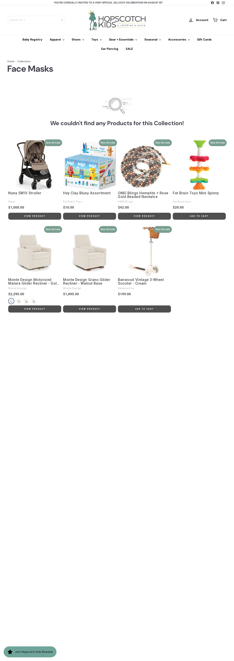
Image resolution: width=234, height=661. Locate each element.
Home (10, 61)
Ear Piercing (109, 49)
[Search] (62, 20)
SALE (129, 49)
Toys (95, 39)
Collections (23, 61)
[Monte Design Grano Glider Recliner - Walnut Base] (89, 251)
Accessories (177, 39)
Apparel (56, 39)
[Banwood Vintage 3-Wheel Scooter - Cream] (144, 251)
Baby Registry (32, 39)
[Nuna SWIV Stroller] (34, 165)
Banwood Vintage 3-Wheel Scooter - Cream (141, 281)
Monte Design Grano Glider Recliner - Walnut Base (86, 281)
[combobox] (36, 20)
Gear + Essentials (121, 39)
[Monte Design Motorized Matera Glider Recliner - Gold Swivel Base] (34, 251)
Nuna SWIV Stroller (24, 193)
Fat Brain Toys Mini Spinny (196, 193)
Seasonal (151, 39)
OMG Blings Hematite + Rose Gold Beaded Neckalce (143, 195)
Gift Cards (204, 39)
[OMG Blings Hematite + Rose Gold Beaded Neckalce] (144, 165)
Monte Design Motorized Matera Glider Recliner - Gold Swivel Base (33, 281)
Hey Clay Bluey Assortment (87, 193)
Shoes (76, 39)
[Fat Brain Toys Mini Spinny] (199, 165)
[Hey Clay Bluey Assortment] (89, 165)
